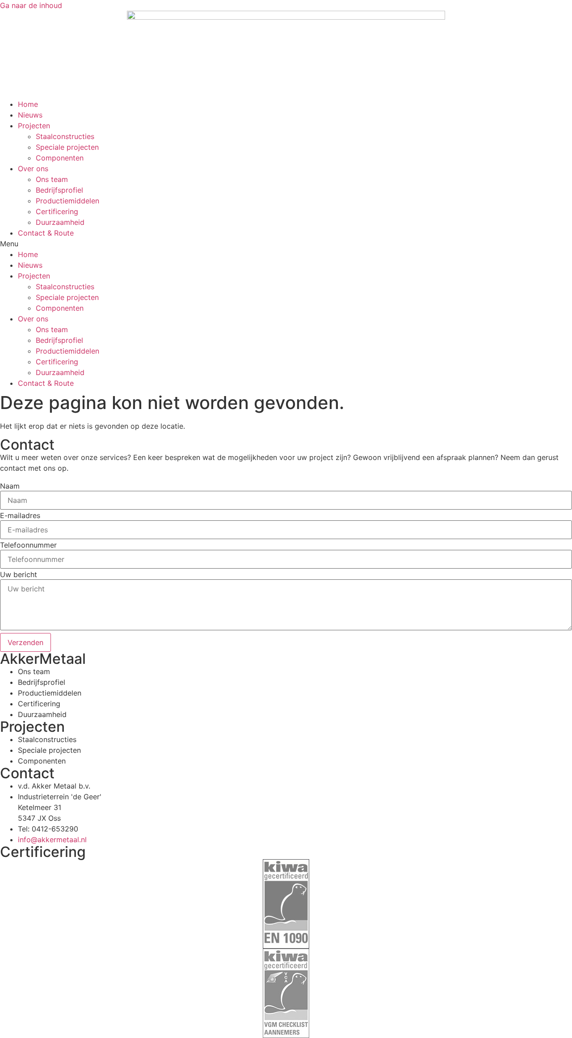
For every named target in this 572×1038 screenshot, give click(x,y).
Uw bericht (18, 574)
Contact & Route (46, 232)
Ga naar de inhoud (31, 5)
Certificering (57, 211)
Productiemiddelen (67, 200)
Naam (10, 485)
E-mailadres (20, 515)
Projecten (34, 125)
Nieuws (30, 114)
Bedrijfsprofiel (59, 190)
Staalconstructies (65, 136)
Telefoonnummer (28, 545)
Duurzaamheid (60, 222)
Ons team (52, 179)
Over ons (33, 168)
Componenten (60, 157)
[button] (286, 243)
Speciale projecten (67, 147)
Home (28, 104)
